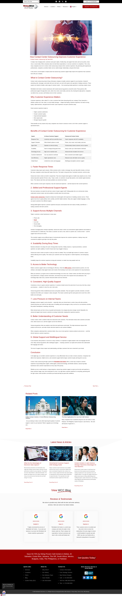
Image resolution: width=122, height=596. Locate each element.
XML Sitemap (86, 591)
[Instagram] (66, 1)
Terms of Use (80, 591)
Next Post (96, 386)
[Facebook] (56, 1)
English (4, 595)
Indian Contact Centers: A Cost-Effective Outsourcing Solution (41, 417)
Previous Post (27, 386)
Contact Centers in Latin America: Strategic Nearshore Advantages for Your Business (85, 464)
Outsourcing (42, 59)
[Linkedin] (59, 1)
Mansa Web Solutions (66, 591)
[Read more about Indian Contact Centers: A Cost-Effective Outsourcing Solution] (43, 405)
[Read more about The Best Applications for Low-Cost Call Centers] (79, 405)
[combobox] (3, 595)
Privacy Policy (74, 591)
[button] (91, 1)
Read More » (29, 428)
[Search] (38, 1)
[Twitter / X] (62, 1)
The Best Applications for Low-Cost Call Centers (75, 417)
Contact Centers (34, 59)
